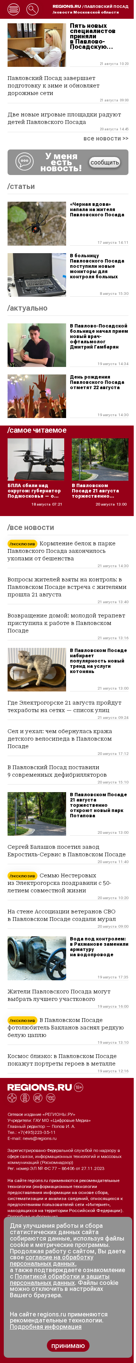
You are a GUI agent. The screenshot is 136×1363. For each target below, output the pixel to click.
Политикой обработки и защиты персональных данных (60, 1279)
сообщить (105, 162)
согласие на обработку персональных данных (51, 1260)
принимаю (68, 1345)
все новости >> (105, 138)
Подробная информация (33, 1216)
